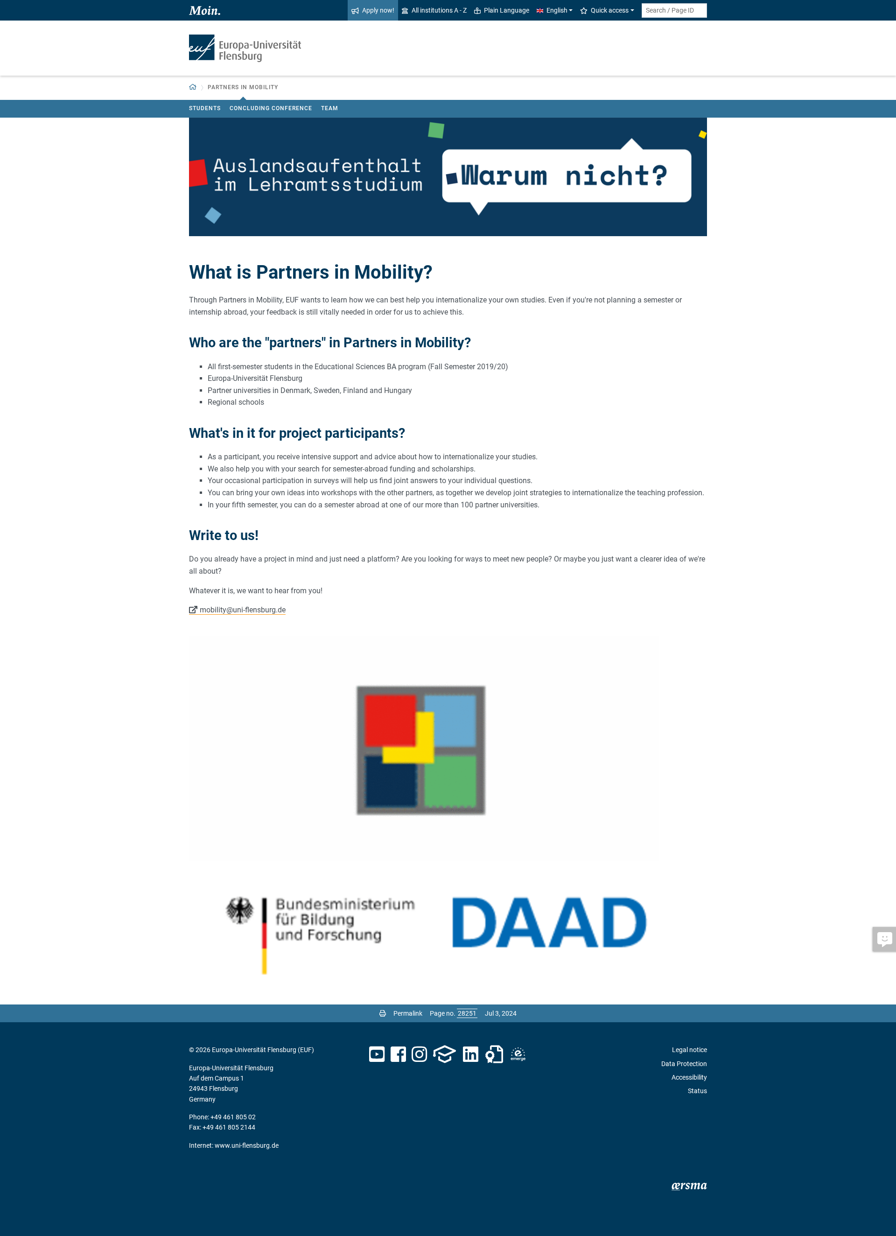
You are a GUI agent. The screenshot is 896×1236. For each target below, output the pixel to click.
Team (329, 108)
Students (205, 108)
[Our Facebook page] (398, 1054)
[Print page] (382, 1013)
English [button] (556, 10)
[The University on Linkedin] (471, 1054)
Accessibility (689, 1077)
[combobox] (674, 10)
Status (697, 1091)
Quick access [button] (610, 10)
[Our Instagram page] (419, 1054)
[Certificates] (494, 1054)
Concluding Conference (271, 108)
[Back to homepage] (245, 48)
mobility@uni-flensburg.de (243, 609)
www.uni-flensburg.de (247, 1145)
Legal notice (689, 1049)
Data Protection (684, 1063)
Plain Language (506, 10)
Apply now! (378, 10)
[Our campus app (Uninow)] (444, 1054)
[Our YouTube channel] (377, 1054)
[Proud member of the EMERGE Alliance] (518, 1054)
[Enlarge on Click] (448, 925)
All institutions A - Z (439, 10)
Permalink (407, 1013)
